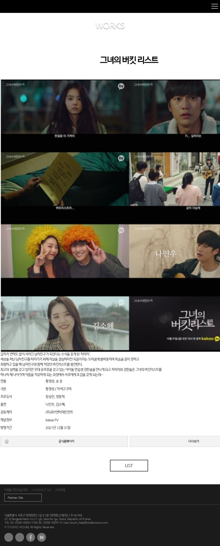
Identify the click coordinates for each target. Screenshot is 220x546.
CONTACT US (41, 490)
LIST (129, 465)
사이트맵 (60, 490)
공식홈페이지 (66, 441)
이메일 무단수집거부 (16, 490)
